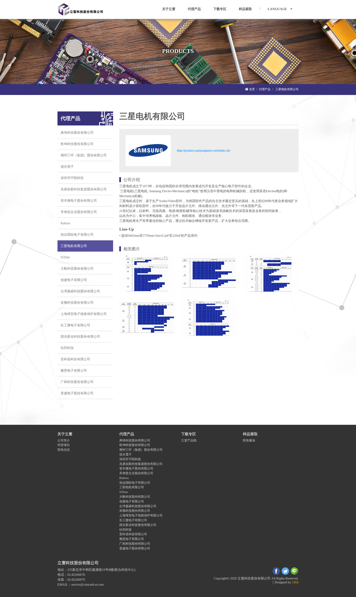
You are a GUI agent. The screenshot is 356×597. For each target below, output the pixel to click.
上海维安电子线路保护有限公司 (84, 314)
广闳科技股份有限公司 (77, 382)
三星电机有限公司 (74, 246)
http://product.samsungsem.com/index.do (203, 150)
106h (295, 582)
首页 (251, 89)
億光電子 (67, 166)
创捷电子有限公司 (74, 280)
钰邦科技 (67, 348)
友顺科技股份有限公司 (77, 302)
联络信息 (63, 449)
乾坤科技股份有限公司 (77, 144)
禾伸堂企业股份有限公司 (79, 212)
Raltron (65, 223)
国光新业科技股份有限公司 (80, 336)
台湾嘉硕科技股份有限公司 (80, 291)
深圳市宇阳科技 (72, 178)
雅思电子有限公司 (74, 370)
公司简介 (63, 440)
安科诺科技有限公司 (75, 359)
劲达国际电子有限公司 (77, 234)
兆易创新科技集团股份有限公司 (84, 189)
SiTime (65, 257)
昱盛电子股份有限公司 (77, 393)
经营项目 (63, 445)
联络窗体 (249, 440)
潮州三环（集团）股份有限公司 (84, 155)
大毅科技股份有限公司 (77, 268)
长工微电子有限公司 (75, 325)
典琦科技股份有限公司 (77, 132)
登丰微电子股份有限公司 (79, 200)
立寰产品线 (189, 440)
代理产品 (265, 89)
